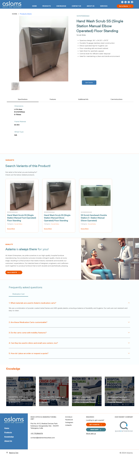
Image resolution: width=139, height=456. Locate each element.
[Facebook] (132, 2)
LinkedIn (68, 425)
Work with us (91, 434)
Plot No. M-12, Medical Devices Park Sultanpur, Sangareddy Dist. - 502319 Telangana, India (45, 425)
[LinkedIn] (125, 2)
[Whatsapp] (122, 2)
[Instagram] (129, 2)
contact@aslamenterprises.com (43, 438)
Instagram (69, 422)
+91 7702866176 (37, 433)
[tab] (23, 99)
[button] (45, 6)
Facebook (69, 420)
